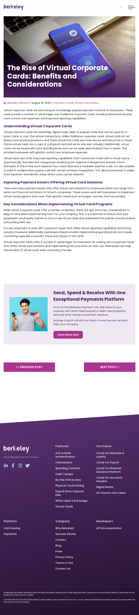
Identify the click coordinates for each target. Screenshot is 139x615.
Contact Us (62, 568)
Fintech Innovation (86, 103)
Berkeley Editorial (17, 103)
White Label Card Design (71, 501)
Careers (60, 540)
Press (58, 551)
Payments (10, 534)
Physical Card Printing (69, 485)
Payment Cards (63, 103)
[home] (14, 7)
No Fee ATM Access (68, 480)
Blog (58, 545)
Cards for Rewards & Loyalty (110, 454)
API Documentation (109, 528)
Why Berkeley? (64, 528)
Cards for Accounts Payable (109, 479)
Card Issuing (12, 528)
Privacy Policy (64, 557)
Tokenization (63, 462)
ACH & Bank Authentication (65, 454)
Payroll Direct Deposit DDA (69, 493)
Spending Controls (67, 468)
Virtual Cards (64, 506)
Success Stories (65, 534)
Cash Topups (64, 474)
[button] (118, 7)
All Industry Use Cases (111, 493)
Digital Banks (104, 487)
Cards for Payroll (107, 462)
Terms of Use (64, 563)
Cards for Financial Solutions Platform (108, 470)
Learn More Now (68, 334)
